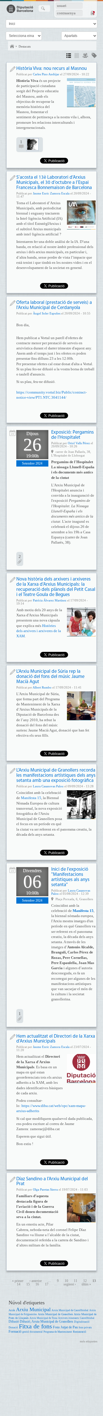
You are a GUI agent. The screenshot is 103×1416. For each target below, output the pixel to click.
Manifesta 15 (31, 798)
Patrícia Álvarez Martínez (49, 600)
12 (85, 1281)
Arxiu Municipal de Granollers (55, 1314)
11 (75, 1281)
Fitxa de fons (35, 1326)
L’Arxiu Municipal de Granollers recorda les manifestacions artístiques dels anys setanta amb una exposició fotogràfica (56, 775)
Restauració (79, 1331)
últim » (86, 1284)
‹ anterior (35, 1281)
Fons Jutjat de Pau (65, 1327)
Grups (85, 56)
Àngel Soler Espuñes (46, 313)
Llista (76, 56)
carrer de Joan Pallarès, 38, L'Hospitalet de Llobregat (71, 453)
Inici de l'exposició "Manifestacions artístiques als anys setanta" (70, 877)
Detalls (68, 56)
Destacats (25, 46)
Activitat (12, 433)
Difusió (14, 1321)
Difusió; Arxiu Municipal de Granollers (46, 1321)
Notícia (12, 69)
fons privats (85, 1327)
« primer (17, 1281)
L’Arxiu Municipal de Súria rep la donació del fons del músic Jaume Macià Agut (50, 676)
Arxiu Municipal (33, 1309)
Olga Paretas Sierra (45, 1189)
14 (18, 1284)
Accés (12, 1310)
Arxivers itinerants (68, 1318)
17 (46, 1284)
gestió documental (32, 1331)
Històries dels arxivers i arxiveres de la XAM (38, 631)
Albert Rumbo (42, 687)
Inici (12, 46)
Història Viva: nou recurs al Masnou (51, 68)
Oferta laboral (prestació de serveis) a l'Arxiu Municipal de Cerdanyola (54, 305)
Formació (15, 1332)
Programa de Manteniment (57, 1331)
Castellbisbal (87, 1318)
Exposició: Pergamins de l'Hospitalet (72, 435)
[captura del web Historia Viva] (81, 92)
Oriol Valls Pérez (79, 443)
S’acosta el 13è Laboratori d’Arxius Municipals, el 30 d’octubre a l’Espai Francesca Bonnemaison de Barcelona (54, 182)
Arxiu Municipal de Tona (43, 1318)
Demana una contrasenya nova (92, 12)
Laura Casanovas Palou (48, 786)
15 (28, 1284)
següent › (70, 1284)
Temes (94, 56)
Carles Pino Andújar (46, 74)
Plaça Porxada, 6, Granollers (74, 899)
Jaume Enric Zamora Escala (51, 193)
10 (66, 1281)
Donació (13, 1327)
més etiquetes (88, 1341)
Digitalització (82, 1321)
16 (37, 1284)
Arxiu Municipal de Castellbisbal (70, 1310)
